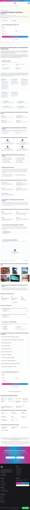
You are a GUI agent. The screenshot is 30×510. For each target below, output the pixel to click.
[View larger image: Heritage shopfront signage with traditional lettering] (5, 278)
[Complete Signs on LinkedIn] (5, 475)
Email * (2, 30)
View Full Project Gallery (14, 302)
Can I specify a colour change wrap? (6, 354)
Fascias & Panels (19, 469)
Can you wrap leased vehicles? (5, 345)
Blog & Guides (3, 485)
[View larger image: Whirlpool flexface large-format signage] (15, 270)
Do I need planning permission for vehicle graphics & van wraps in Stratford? (12, 339)
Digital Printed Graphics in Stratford (11, 399)
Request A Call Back (15, 36)
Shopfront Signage (19, 468)
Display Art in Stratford (18, 398)
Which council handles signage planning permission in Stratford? (10, 363)
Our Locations (3, 482)
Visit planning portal (5, 233)
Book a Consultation (10, 457)
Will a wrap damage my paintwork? (6, 342)
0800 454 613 (26, 0)
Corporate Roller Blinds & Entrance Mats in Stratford (18, 402)
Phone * (16, 30)
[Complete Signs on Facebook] (1, 475)
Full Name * (3, 374)
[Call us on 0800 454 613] (28, 3)
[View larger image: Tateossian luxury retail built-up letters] (15, 278)
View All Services (19, 474)
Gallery (2, 481)
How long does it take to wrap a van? (6, 348)
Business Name (3, 33)
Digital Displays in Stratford (3, 401)
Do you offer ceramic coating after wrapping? (7, 357)
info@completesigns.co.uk (5, 490)
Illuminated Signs (19, 472)
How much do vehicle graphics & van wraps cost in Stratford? (10, 336)
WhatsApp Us (14, 20)
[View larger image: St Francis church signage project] (5, 270)
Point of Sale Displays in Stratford (26, 401)
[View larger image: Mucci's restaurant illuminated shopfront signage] (24, 270)
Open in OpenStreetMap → (26, 260)
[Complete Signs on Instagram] (3, 475)
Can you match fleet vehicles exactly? (6, 351)
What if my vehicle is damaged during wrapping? (8, 360)
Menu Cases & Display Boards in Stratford (25, 399)
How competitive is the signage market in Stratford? (9, 366)
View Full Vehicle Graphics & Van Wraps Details (14, 391)
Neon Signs (18, 473)
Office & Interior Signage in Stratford (4, 399)
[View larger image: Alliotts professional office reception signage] (24, 278)
